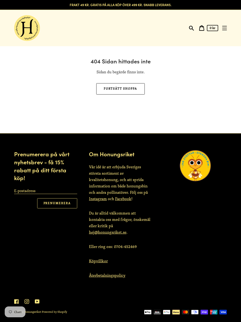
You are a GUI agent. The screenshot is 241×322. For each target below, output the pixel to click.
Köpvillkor (98, 261)
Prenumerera (57, 203)
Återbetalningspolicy (107, 275)
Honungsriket (32, 312)
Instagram (98, 199)
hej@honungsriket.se (107, 232)
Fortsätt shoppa (120, 88)
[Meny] (224, 28)
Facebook (123, 199)
